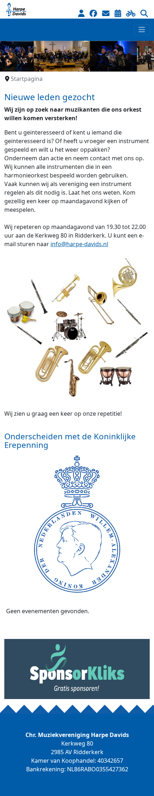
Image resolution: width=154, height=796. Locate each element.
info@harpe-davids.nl (79, 244)
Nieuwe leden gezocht (49, 97)
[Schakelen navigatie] (142, 29)
